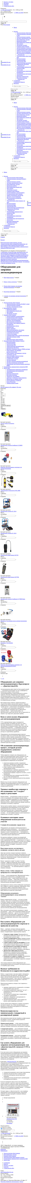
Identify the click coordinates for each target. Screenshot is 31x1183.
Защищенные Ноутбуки (23, 64)
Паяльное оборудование (14, 257)
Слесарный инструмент (13, 332)
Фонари (9, 338)
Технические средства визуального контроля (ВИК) (14, 259)
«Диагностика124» (11, 1061)
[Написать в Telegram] (4, 17)
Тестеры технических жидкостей (15, 362)
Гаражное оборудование (23, 46)
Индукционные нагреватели (14, 198)
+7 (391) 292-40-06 (5, 10)
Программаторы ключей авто (14, 187)
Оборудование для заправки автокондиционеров (14, 351)
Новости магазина (7, 1128)
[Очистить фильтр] (2, 407)
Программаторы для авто (23, 39)
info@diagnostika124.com (7, 1172)
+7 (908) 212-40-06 (18, 12)
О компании (17, 82)
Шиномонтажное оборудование (15, 339)
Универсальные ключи (12, 383)
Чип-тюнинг (20, 43)
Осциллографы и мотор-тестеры (15, 356)
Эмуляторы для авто (22, 45)
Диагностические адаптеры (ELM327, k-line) (18, 304)
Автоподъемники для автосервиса (15, 192)
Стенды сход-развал (12, 334)
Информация (4, 1150)
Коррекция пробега (22, 41)
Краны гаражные (11, 328)
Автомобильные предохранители (15, 218)
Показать (3, 408)
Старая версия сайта (9, 1168)
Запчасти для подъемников (24, 52)
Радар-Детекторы (11, 382)
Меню (15, 27)
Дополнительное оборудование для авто (12, 246)
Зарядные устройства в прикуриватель (16, 377)
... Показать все (21, 54)
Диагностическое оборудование (15, 177)
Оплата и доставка (8, 1165)
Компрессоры (10, 327)
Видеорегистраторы (22, 78)
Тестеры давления (16, 252)
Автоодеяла (20, 75)
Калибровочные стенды (13, 326)
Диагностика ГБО (21, 61)
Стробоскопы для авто (6, 252)
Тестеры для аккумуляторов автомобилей (14, 253)
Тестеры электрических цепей (14, 183)
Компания (3, 1149)
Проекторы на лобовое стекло (14, 379)
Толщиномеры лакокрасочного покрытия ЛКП (16, 1158)
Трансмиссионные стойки (13, 336)
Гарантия (6, 1166)
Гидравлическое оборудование (14, 194)
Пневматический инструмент (14, 331)
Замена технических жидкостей (15, 195)
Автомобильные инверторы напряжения (17, 369)
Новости (22, 82)
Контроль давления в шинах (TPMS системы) (14, 255)
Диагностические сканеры (23, 37)
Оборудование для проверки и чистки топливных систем (15, 262)
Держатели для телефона (13, 376)
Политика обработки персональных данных (12, 1181)
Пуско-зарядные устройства (14, 380)
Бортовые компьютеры (22, 76)
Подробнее (9, 1123)
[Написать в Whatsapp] (4, 18)
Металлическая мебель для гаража (15, 330)
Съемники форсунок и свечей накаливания (18, 335)
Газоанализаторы (21, 60)
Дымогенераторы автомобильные (15, 207)
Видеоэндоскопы (21, 58)
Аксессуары (20, 69)
